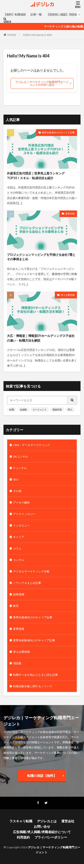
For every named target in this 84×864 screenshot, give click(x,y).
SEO (15, 479)
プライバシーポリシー (51, 837)
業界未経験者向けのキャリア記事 (34, 640)
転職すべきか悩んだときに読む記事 (35, 674)
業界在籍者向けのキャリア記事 (58, 132)
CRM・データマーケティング (31, 445)
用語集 (17, 663)
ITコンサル (20, 468)
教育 (16, 606)
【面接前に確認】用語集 (61, 14)
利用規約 (23, 837)
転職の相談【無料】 (42, 776)
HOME (11, 35)
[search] (72, 400)
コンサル (18, 560)
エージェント (40, 409)
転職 (11, 409)
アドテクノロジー (24, 514)
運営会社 (67, 821)
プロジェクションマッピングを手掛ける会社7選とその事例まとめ (41, 257)
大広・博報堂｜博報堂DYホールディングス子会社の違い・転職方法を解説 (41, 338)
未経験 (23, 409)
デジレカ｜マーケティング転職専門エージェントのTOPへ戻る (42, 83)
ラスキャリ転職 (21, 821)
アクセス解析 (21, 502)
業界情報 (70, 213)
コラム (17, 548)
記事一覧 (36, 14)
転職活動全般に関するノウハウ (32, 686)
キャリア (18, 537)
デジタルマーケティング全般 (31, 571)
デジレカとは (47, 821)
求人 (70, 409)
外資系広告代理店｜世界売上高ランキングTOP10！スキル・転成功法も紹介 (36, 175)
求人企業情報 (68, 294)
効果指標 (18, 594)
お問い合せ (42, 826)
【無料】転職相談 (15, 14)
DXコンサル (20, 456)
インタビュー (21, 525)
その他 (17, 491)
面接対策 (57, 409)
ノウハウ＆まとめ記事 (27, 583)
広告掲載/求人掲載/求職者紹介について (42, 832)
